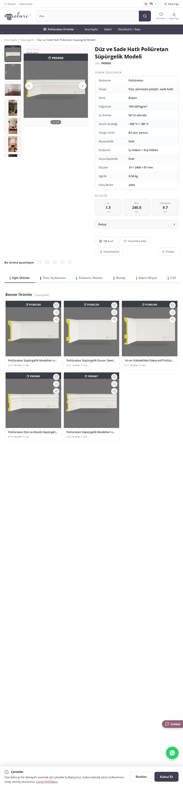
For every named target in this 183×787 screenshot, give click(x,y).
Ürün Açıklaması (54, 278)
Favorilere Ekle (137, 241)
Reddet (141, 777)
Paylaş (170, 251)
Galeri (108, 29)
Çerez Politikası (46, 782)
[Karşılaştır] (56, 312)
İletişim (12, 4)
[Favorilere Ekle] (56, 305)
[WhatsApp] (172, 753)
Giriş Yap (173, 4)
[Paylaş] (56, 319)
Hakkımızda (25, 4)
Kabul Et (166, 777)
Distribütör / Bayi (129, 29)
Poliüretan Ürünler (61, 29)
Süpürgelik (27, 40)
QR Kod (108, 241)
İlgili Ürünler (21, 278)
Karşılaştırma (111, 251)
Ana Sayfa (91, 29)
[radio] (39, 262)
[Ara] (145, 16)
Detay (102, 224)
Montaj (120, 278)
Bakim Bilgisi (148, 278)
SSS (173, 278)
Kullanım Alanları (91, 278)
